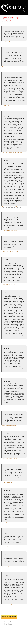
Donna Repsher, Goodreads (8, 41)
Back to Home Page (9, 624)
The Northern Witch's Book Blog (9, 406)
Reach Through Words (7, 105)
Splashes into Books (6, 373)
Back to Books (7, 622)
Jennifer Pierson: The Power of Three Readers (12, 206)
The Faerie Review (6, 66)
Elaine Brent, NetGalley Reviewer (9, 340)
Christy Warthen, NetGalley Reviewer (10, 251)
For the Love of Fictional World (9, 425)
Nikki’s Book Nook (6, 566)
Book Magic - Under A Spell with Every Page (12, 152)
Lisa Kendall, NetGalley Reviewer (9, 230)
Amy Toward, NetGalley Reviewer (9, 284)
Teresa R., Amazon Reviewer (8, 546)
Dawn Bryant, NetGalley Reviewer (9, 604)
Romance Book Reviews (7, 482)
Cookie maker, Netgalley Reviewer (9, 458)
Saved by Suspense (6, 522)
